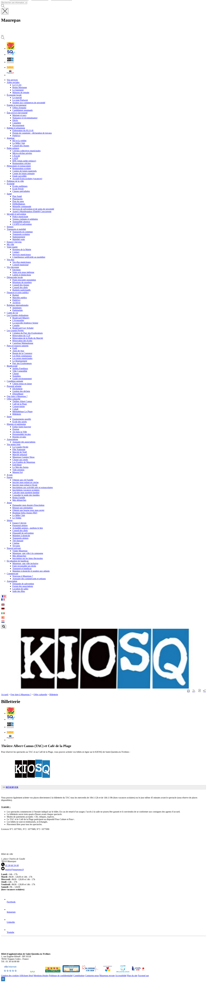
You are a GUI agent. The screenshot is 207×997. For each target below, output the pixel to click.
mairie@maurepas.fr (14, 869)
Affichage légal (26, 975)
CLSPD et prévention (22, 224)
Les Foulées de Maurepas (23, 462)
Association (12, 581)
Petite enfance (13, 148)
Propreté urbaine (14, 386)
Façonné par (143, 975)
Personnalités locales (21, 434)
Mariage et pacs (19, 115)
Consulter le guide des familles (26, 495)
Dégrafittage (17, 394)
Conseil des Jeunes (20, 145)
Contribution (78, 975)
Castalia (15, 325)
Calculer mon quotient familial (25, 492)
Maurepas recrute (107, 975)
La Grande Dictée (20, 447)
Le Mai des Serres (20, 467)
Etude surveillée (19, 176)
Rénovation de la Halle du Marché (27, 338)
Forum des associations (22, 586)
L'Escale (16, 156)
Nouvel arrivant (14, 548)
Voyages (16, 545)
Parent (9, 477)
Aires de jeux (18, 351)
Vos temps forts (13, 444)
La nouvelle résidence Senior (25, 323)
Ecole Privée (18, 189)
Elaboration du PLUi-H (22, 130)
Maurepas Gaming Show (23, 457)
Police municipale (20, 216)
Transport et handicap (22, 568)
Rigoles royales (19, 437)
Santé (9, 194)
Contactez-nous (92, 975)
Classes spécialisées (21, 191)
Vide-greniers (18, 470)
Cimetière (16, 123)
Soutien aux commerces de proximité (28, 102)
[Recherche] (3, 38)
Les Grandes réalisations (17, 315)
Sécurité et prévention (16, 214)
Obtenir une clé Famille (22, 480)
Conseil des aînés (20, 287)
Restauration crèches (21, 163)
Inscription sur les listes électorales (27, 558)
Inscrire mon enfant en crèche (25, 482)
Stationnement (18, 237)
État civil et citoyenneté (17, 113)
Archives (16, 302)
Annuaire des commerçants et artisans (29, 578)
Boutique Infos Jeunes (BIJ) (24, 513)
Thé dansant (17, 540)
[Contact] (10, 67)
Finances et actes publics (18, 292)
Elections (16, 270)
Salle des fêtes (18, 591)
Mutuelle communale (21, 206)
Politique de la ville (15, 181)
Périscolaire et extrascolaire (19, 166)
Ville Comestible (19, 371)
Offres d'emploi (19, 107)
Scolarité (11, 183)
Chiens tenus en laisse (22, 383)
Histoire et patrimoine (16, 424)
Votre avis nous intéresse (23, 272)
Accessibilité (120, 975)
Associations (12, 439)
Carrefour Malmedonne (22, 343)
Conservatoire (18, 406)
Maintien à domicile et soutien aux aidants (31, 571)
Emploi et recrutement (16, 105)
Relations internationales (17, 305)
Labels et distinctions (21, 275)
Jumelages (17, 307)
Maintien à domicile (21, 535)
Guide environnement (22, 378)
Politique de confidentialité (61, 975)
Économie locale (14, 95)
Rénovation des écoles (22, 340)
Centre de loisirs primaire (23, 173)
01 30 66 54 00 (12, 865)
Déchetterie (17, 389)
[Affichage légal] (10, 75)
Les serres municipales (22, 358)
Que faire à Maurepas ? (20, 694)
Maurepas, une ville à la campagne (27, 553)
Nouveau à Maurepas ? (22, 576)
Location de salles (20, 589)
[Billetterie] (10, 62)
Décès (15, 120)
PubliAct (16, 135)
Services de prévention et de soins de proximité (33, 209)
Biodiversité (12, 366)
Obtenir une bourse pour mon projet (28, 510)
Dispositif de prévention (23, 533)
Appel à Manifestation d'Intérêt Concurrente (31, 211)
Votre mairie (12, 247)
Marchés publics (19, 297)
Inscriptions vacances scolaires (25, 490)
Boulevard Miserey (20, 318)
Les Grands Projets (15, 330)
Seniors (10, 226)
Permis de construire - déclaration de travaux (32, 133)
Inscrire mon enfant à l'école (24, 485)
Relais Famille (18, 497)
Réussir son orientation (22, 508)
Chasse (15, 373)
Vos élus (10, 259)
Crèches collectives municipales (26, 151)
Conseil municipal (20, 264)
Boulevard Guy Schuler (23, 328)
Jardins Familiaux (20, 368)
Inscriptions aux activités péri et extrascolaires (32, 487)
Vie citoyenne (13, 267)
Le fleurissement (19, 361)
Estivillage (17, 464)
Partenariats (17, 310)
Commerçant (12, 573)
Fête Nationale (18, 449)
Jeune (9, 502)
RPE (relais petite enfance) (24, 161)
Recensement (18, 125)
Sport (9, 416)
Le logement (18, 90)
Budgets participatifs (21, 290)
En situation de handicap (18, 561)
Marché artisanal (19, 454)
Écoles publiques (19, 186)
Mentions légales (41, 975)
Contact (15, 252)
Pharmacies (17, 199)
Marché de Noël (19, 452)
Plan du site (132, 975)
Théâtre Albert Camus (22, 401)
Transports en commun (22, 232)
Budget (15, 295)
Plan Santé (17, 196)
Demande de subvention (23, 583)
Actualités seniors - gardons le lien (27, 528)
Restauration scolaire (21, 168)
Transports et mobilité (16, 229)
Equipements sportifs (21, 419)
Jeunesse (11, 138)
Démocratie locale (15, 277)
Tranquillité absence (21, 221)
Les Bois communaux (22, 356)
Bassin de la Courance (22, 353)
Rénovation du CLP (21, 335)
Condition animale (15, 381)
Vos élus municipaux (21, 262)
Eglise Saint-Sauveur (21, 426)
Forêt (14, 348)
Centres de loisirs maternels (24, 171)
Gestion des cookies (10, 975)
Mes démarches (19, 500)
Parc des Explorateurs (22, 363)
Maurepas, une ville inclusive (25, 563)
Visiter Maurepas (19, 551)
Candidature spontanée (22, 110)
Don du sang (18, 201)
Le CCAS (16, 85)
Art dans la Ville (19, 432)
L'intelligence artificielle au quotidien (28, 257)
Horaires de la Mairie (21, 249)
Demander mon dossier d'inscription (28, 505)
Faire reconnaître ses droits (24, 566)
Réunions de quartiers (22, 282)
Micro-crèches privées (22, 153)
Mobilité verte (18, 239)
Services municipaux (21, 254)
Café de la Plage (19, 404)
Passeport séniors (20, 525)
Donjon (15, 429)
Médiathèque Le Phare (22, 411)
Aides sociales (13, 82)
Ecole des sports (19, 421)
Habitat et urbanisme (16, 128)
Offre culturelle (13, 399)
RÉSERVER (12, 787)
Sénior (10, 520)
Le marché (17, 97)
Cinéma (15, 543)
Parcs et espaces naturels (17, 345)
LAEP (15, 158)
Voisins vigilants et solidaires (25, 219)
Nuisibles (16, 376)
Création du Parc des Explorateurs (27, 333)
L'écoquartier (18, 320)
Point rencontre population (24, 280)
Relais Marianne (19, 87)
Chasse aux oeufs (20, 459)
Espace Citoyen (19, 523)
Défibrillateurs (18, 204)
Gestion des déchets (21, 391)
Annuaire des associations (23, 442)
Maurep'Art (17, 472)
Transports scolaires (21, 234)
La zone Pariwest (20, 100)
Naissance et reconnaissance (24, 118)
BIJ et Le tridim (19, 140)
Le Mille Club (18, 143)
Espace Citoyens (14, 242)
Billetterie (16, 414)
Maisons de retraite (20, 92)
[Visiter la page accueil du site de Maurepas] (21, 32)
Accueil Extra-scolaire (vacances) (27, 178)
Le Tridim (16, 518)
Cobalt (15, 409)
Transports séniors (20, 538)
